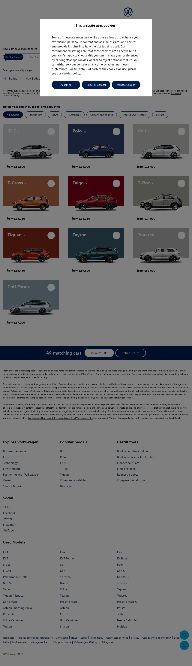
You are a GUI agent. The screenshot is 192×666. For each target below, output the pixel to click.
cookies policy (71, 73)
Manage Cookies (126, 84)
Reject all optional (96, 84)
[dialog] (96, 333)
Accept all (66, 84)
